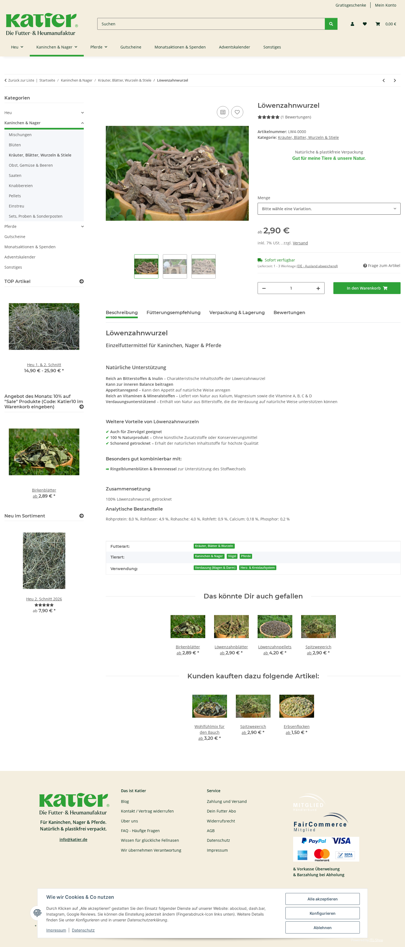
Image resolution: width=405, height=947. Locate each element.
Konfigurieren (323, 913)
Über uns (129, 821)
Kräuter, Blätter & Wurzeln (214, 546)
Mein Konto (385, 5)
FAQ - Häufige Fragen (140, 830)
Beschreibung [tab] (122, 312)
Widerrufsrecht (221, 821)
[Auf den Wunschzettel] (237, 112)
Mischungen (20, 134)
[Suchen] (331, 24)
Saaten (15, 175)
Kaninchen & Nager (209, 556)
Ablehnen (323, 927)
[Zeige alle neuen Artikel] (81, 516)
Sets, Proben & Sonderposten (36, 216)
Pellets (15, 195)
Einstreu (16, 206)
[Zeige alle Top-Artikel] (81, 281)
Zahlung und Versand (227, 801)
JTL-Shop (376, 940)
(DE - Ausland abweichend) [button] (317, 266)
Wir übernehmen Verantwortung (151, 850)
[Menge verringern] (264, 288)
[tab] (174, 315)
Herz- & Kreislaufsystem (258, 568)
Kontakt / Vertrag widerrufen (147, 811)
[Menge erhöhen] (318, 288)
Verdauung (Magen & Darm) (215, 568)
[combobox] (329, 209)
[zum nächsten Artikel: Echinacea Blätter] (395, 80)
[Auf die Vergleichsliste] (223, 112)
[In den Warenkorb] (110, 99)
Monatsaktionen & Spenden (30, 246)
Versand (300, 242)
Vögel (232, 556)
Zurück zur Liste (21, 80)
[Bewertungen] (44, 605)
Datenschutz (83, 930)
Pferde (246, 556)
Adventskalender (20, 257)
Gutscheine (14, 236)
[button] (352, 23)
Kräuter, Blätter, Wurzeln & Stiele (308, 137)
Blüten (15, 144)
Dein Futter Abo (221, 811)
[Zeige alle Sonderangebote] (81, 406)
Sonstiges (13, 267)
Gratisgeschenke (351, 5)
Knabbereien (21, 185)
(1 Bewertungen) (296, 117)
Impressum (56, 930)
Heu (8, 112)
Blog (125, 801)
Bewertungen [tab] (289, 312)
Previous (18, 339)
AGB (211, 830)
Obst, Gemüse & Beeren (31, 165)
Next (70, 339)
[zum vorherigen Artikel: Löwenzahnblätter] (383, 80)
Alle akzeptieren (322, 899)
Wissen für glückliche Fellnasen (150, 840)
